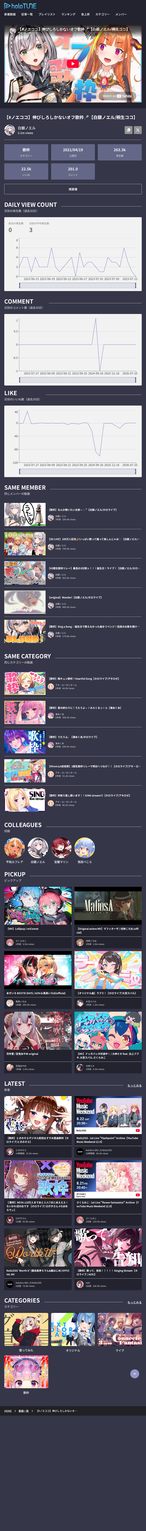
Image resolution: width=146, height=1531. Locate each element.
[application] (73, 263)
